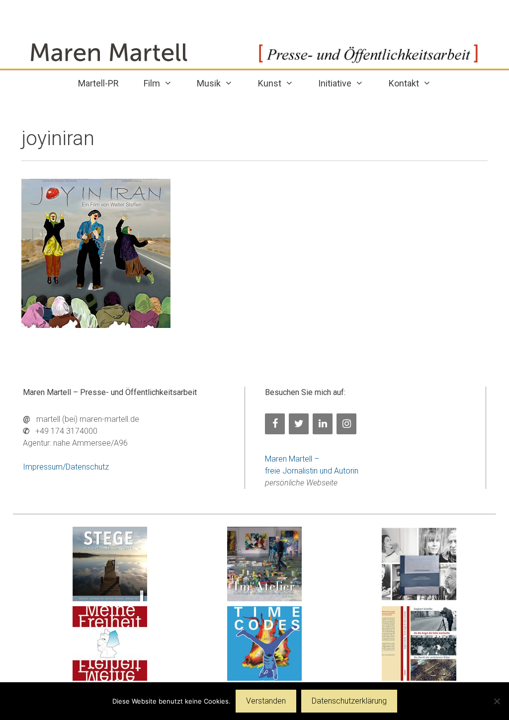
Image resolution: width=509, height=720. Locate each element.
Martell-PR (98, 83)
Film (152, 83)
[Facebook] (275, 423)
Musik (209, 83)
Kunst (269, 83)
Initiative (334, 83)
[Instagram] (346, 423)
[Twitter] (299, 423)
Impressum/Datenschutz (66, 467)
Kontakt (404, 83)
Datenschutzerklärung (349, 701)
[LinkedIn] (323, 423)
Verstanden (266, 701)
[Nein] (497, 701)
